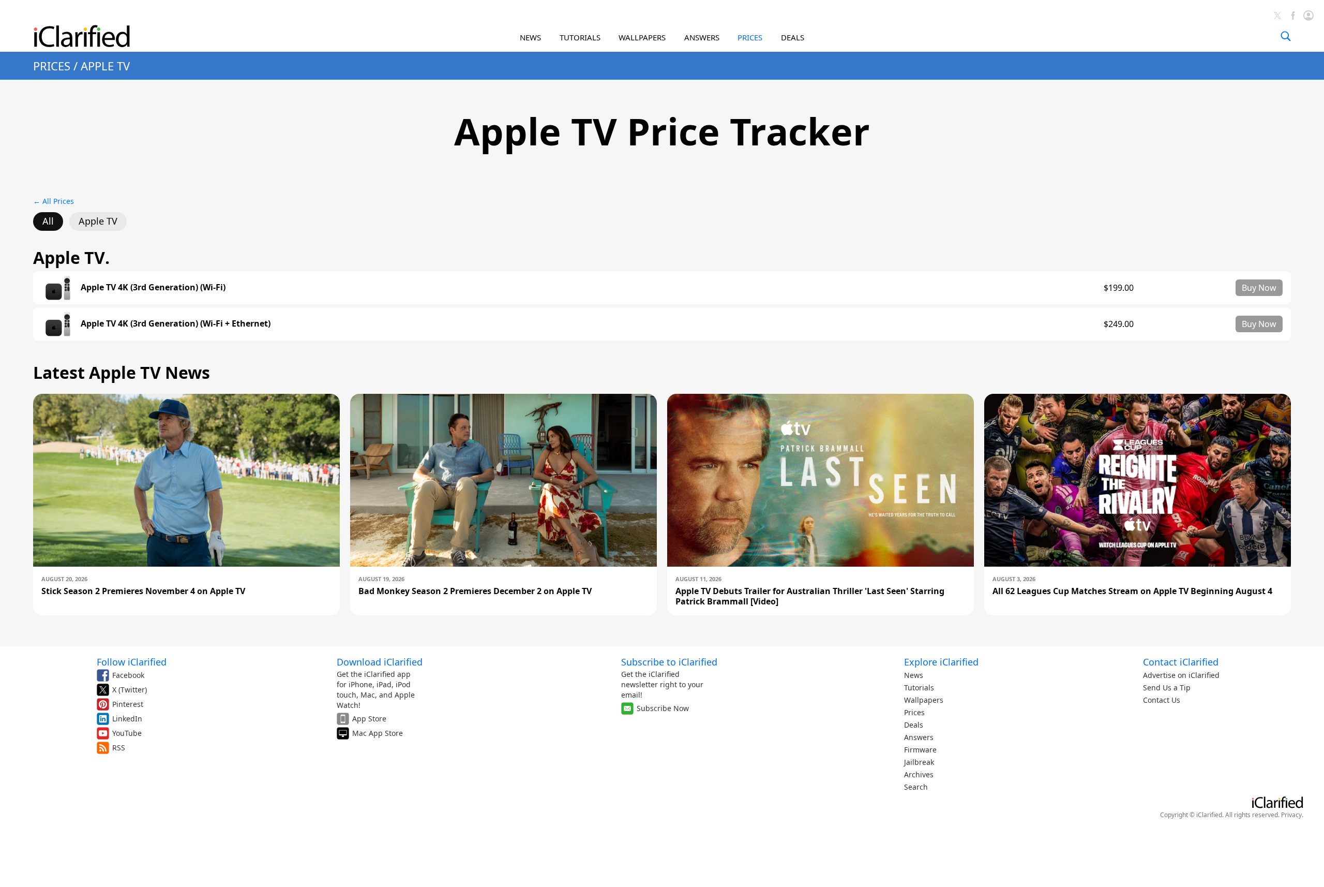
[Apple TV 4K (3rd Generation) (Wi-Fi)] (57, 287)
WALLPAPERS (642, 37)
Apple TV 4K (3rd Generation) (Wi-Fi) (153, 287)
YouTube (127, 733)
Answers (919, 737)
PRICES (750, 37)
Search (916, 787)
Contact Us (1161, 700)
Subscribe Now (663, 708)
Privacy (1291, 814)
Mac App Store (377, 733)
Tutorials (919, 687)
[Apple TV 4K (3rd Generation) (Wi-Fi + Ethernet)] (57, 324)
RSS (118, 747)
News (913, 675)
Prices (914, 712)
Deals (913, 725)
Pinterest (127, 704)
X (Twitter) (129, 689)
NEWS (530, 37)
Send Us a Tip (1167, 687)
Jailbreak (919, 762)
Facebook (128, 675)
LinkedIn (127, 718)
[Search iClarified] (1286, 36)
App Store (369, 718)
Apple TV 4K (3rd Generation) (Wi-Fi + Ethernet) (175, 324)
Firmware (920, 750)
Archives (919, 774)
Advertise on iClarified (1181, 675)
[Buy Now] (1259, 287)
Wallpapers (923, 700)
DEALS (792, 37)
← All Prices (53, 201)
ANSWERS (701, 37)
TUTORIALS (580, 37)
